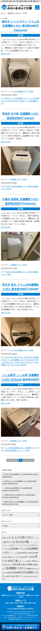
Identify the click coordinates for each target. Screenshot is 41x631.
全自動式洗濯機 (32, 553)
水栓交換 (16, 564)
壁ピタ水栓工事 (30, 360)
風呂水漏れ (32, 576)
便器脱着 (24, 553)
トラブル (18, 545)
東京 (34, 561)
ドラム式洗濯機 (10, 548)
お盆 (7, 538)
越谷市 (16, 101)
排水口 (29, 561)
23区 (4, 538)
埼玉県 (30, 91)
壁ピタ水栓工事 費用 (18, 365)
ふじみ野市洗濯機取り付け (14, 448)
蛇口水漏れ (11, 576)
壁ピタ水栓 (30, 557)
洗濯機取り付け (15, 179)
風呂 (24, 576)
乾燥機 (19, 553)
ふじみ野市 (26, 450)
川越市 (9, 274)
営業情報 (21, 557)
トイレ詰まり (10, 545)
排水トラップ (22, 561)
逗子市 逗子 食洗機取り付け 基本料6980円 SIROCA (21, 474)
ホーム (3, 13)
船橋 (6, 576)
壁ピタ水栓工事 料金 (12, 357)
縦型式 (5, 572)
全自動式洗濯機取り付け (8, 557)
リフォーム (13, 553)
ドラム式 (24, 545)
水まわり (9, 564)
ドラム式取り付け (32, 545)
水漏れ (23, 565)
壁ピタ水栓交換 (26, 357)
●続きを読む (6, 54)
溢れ (36, 568)
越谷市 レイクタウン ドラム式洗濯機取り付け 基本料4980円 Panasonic (20, 26)
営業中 (17, 557)
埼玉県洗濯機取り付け (18, 186)
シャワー (31, 542)
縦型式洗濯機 (12, 573)
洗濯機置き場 (30, 568)
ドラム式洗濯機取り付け (19, 91)
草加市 (9, 189)
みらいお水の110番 (16, 541)
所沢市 (22, 362)
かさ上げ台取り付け (21, 537)
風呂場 (27, 576)
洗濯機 (29, 564)
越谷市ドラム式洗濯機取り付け (16, 98)
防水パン (19, 576)
